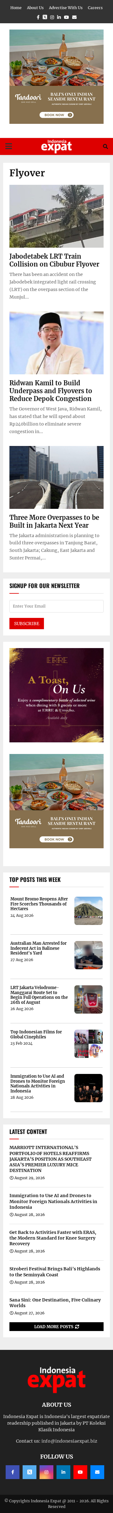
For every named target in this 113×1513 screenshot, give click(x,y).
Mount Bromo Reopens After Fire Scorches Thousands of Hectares (39, 904)
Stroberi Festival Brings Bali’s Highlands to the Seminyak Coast (54, 1271)
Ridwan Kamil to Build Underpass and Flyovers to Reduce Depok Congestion (50, 391)
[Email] (97, 1472)
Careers (95, 7)
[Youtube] (80, 1472)
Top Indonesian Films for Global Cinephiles (36, 1034)
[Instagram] (46, 1472)
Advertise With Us (66, 7)
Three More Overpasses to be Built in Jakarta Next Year (54, 521)
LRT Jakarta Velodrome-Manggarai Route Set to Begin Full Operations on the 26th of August (39, 995)
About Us (35, 7)
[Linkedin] (63, 1472)
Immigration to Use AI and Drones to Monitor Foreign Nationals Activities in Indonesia (37, 1083)
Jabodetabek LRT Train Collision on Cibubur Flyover (54, 260)
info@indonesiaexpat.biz (69, 1441)
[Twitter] (29, 1472)
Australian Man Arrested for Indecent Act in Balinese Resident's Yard (38, 948)
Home (16, 7)
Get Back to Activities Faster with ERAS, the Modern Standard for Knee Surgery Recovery (52, 1238)
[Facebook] (12, 1472)
